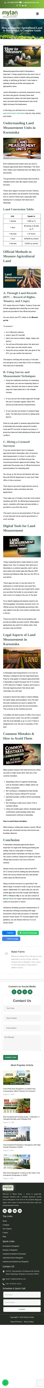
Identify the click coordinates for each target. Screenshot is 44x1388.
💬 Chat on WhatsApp (28, 933)
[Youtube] (19, 991)
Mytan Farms (8, 899)
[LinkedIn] (25, 5)
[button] (37, 14)
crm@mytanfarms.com (31, 2)
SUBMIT (22, 1309)
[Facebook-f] (14, 991)
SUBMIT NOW (10, 1057)
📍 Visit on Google (11, 939)
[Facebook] (17, 5)
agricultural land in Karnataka (14, 113)
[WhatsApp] (5, 1382)
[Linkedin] (30, 991)
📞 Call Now (9, 933)
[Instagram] (20, 5)
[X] (22, 5)
